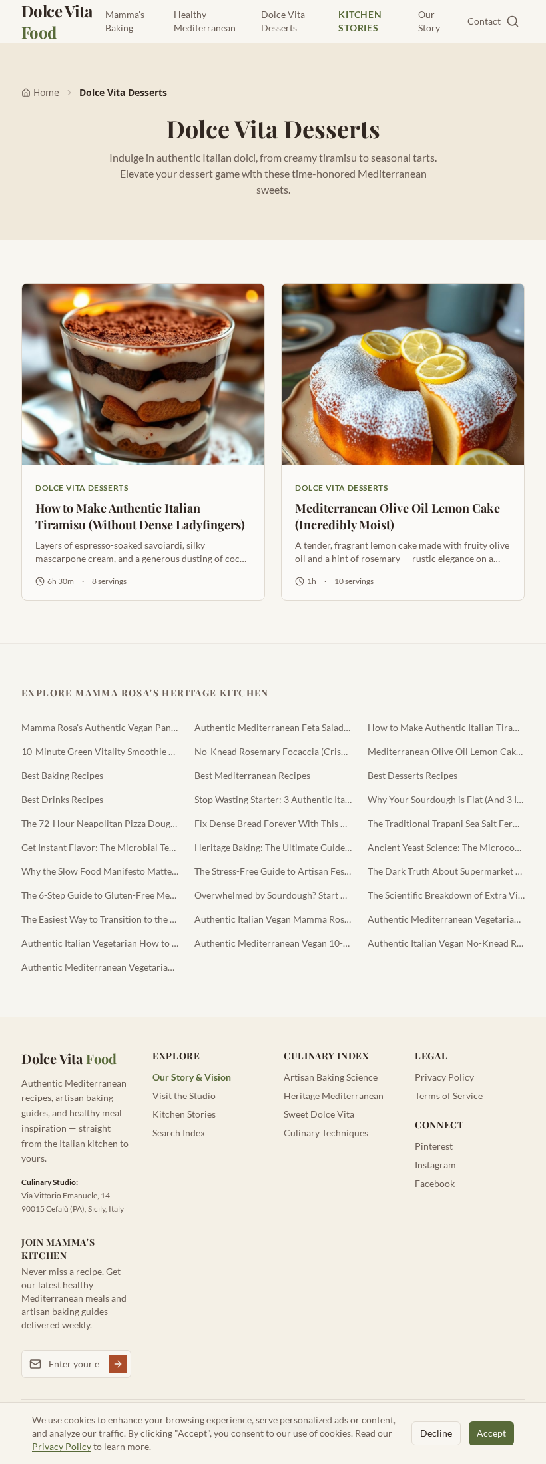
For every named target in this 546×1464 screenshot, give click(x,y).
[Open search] (513, 21)
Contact (484, 21)
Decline (436, 1433)
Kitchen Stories (360, 21)
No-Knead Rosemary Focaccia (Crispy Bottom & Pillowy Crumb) (273, 751)
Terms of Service (449, 1095)
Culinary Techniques (326, 1132)
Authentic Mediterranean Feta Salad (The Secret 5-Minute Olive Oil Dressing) (273, 727)
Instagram (435, 1164)
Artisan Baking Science (331, 1077)
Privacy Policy (444, 1077)
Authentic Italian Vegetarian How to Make (99, 943)
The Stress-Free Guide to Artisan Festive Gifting (273, 871)
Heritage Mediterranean (334, 1095)
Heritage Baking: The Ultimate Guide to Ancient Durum (273, 847)
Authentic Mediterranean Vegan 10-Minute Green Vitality (273, 943)
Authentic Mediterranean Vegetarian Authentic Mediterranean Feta (446, 919)
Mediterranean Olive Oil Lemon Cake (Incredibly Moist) (446, 751)
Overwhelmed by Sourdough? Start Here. (273, 895)
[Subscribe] (118, 1364)
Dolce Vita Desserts (283, 21)
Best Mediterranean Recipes (252, 775)
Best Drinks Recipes (62, 799)
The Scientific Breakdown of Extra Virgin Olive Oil (446, 895)
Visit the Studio (184, 1095)
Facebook (435, 1183)
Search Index (178, 1132)
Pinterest (434, 1146)
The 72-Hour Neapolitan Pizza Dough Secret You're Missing (99, 823)
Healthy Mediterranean (205, 21)
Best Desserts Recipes (412, 775)
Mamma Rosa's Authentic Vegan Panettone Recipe (99, 727)
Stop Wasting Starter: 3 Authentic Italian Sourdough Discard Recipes (273, 799)
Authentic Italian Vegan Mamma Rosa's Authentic (273, 919)
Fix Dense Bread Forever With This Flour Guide (273, 823)
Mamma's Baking (124, 21)
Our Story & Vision (191, 1077)
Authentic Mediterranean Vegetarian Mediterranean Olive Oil (99, 967)
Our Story (429, 21)
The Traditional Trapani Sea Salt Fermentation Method (446, 823)
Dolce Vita (56, 21)
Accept (491, 1433)
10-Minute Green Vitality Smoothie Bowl (99, 751)
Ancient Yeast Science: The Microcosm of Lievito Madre (446, 847)
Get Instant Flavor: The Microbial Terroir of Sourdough (99, 847)
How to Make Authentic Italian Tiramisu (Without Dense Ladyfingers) (446, 727)
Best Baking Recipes (62, 775)
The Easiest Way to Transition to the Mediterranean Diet (99, 919)
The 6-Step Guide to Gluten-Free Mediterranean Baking (99, 895)
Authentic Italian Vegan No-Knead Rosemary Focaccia (446, 943)
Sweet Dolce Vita (319, 1114)
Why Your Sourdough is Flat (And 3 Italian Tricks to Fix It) (446, 799)
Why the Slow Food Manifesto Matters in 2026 (99, 871)
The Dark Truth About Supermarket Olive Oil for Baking (446, 871)
